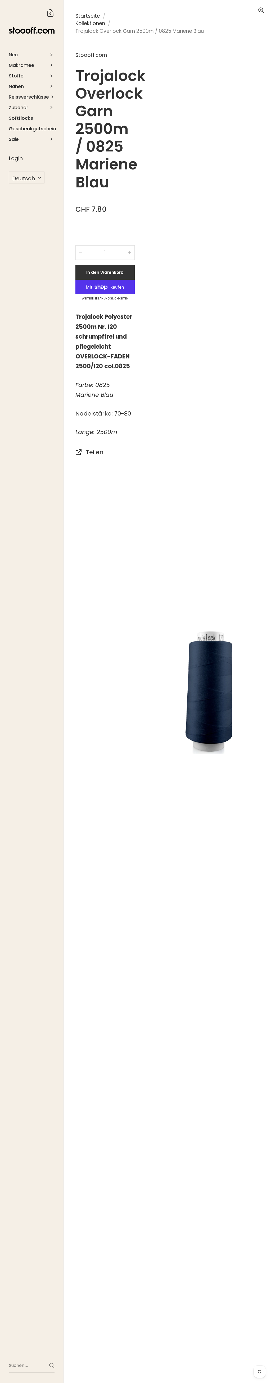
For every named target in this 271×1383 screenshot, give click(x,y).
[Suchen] (52, 1365)
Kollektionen (90, 23)
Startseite (87, 16)
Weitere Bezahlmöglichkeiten (105, 298)
